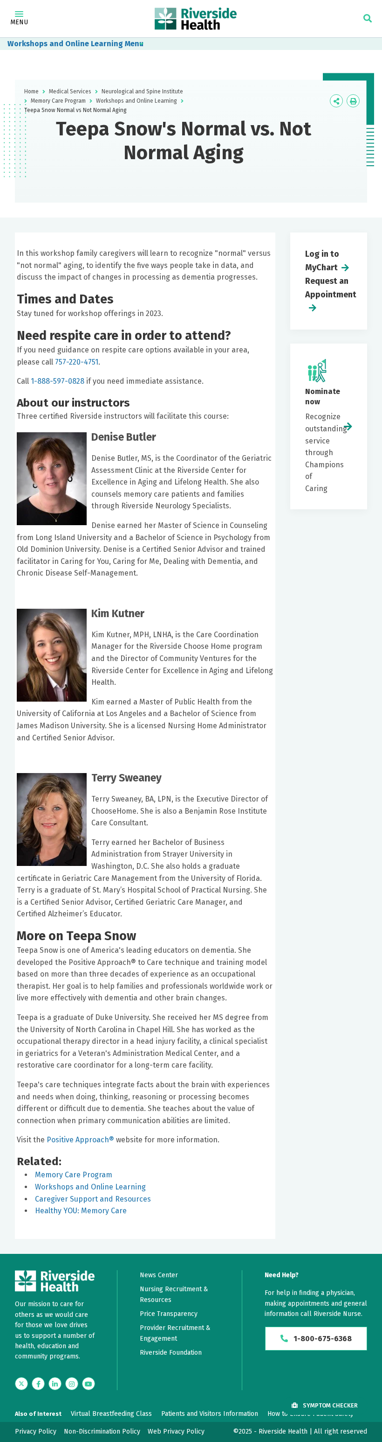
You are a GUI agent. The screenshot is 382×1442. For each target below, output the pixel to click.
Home (31, 91)
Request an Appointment (330, 288)
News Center (159, 1275)
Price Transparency (169, 1314)
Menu (19, 22)
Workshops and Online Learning (65, 43)
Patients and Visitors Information (209, 1414)
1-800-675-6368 (322, 1338)
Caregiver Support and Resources (93, 1199)
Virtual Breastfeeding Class (111, 1414)
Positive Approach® (80, 1139)
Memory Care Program (58, 101)
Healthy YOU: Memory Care (81, 1210)
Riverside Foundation (171, 1353)
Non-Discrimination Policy (102, 1431)
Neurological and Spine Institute (142, 91)
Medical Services (70, 91)
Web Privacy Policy (176, 1431)
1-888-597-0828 (57, 381)
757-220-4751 (76, 362)
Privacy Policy (35, 1431)
